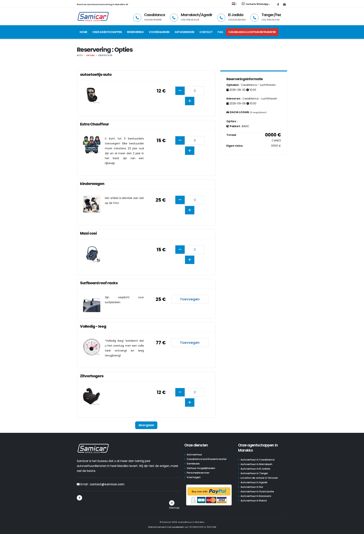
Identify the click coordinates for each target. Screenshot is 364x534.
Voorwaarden (159, 32)
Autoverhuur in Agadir (254, 482)
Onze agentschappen (107, 32)
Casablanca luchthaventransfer (252, 32)
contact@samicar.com (107, 484)
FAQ (220, 32)
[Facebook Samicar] (278, 4)
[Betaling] (284, 4)
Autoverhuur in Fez (252, 487)
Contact (206, 32)
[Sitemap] (171, 503)
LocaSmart (178, 527)
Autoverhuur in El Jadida (255, 468)
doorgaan (146, 425)
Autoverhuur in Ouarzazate (257, 491)
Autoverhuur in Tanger (254, 473)
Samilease (193, 463)
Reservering (135, 32)
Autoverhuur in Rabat (254, 500)
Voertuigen (194, 477)
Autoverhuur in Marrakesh (256, 464)
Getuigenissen (184, 32)
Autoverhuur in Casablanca (258, 459)
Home (83, 32)
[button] (235, 3)
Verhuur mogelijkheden (201, 468)
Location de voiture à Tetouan (259, 477)
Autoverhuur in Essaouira (256, 496)
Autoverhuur (194, 454)
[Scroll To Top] (357, 529)
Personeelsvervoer (198, 472)
